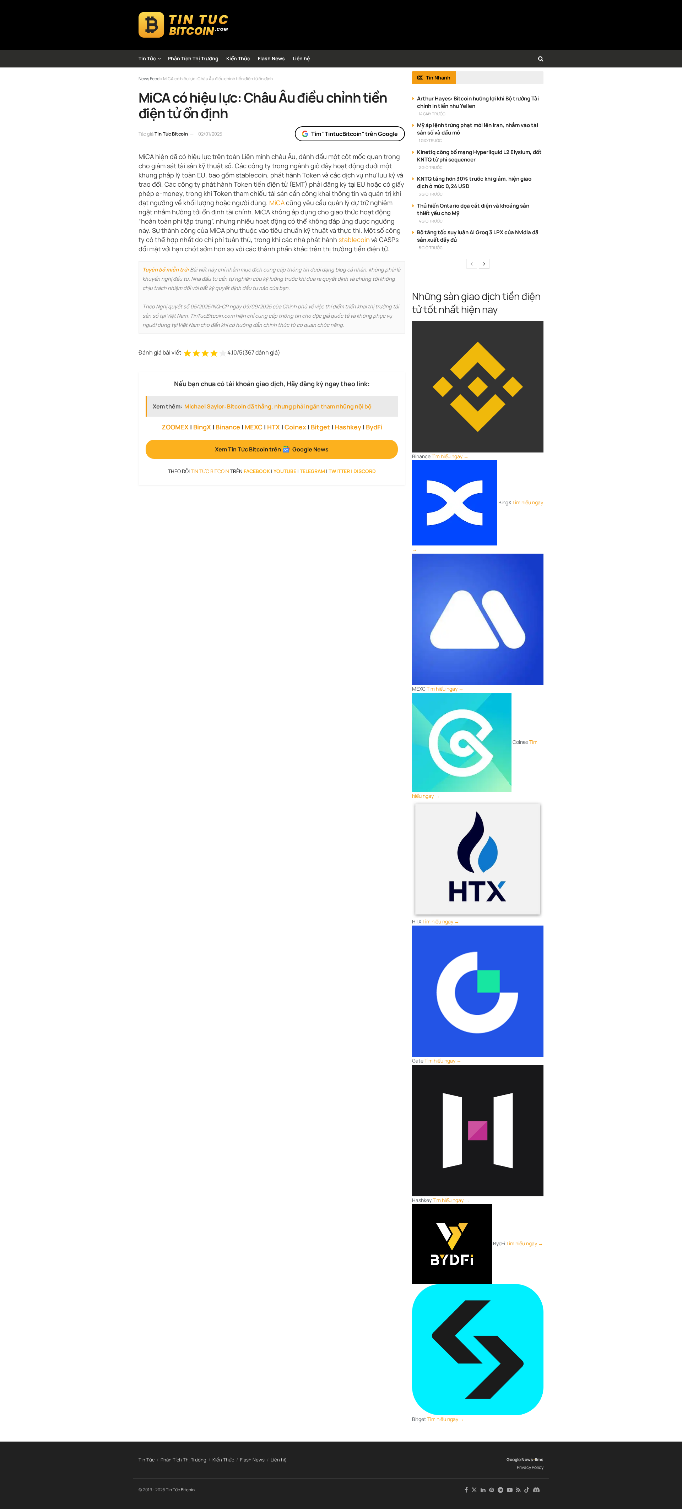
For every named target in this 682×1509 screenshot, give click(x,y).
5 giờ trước (431, 247)
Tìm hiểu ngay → (450, 456)
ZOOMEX (175, 427)
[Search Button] (540, 58)
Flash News (271, 58)
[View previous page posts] (471, 264)
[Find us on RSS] (518, 1490)
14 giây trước (432, 113)
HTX (273, 427)
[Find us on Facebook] (466, 1490)
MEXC (253, 427)
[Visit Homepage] (183, 25)
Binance (228, 427)
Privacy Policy (530, 1467)
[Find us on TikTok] (526, 1490)
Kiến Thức (238, 58)
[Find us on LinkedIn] (483, 1490)
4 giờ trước (431, 221)
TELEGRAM (312, 471)
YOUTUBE (285, 471)
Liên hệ (301, 58)
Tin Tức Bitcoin (171, 134)
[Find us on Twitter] (474, 1490)
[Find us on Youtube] (510, 1490)
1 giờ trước (430, 140)
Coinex (295, 427)
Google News (520, 1459)
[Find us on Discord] (536, 1490)
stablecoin (354, 239)
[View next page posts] (484, 264)
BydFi (374, 427)
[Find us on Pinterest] (491, 1490)
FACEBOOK (257, 471)
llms (539, 1459)
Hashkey (348, 427)
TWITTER (339, 471)
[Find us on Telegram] (500, 1490)
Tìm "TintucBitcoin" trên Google (354, 134)
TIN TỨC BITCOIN (210, 471)
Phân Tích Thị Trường (193, 58)
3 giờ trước (431, 194)
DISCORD (364, 471)
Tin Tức (147, 58)
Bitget (320, 427)
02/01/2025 (210, 134)
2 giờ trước (431, 167)
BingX (202, 427)
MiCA (277, 202)
